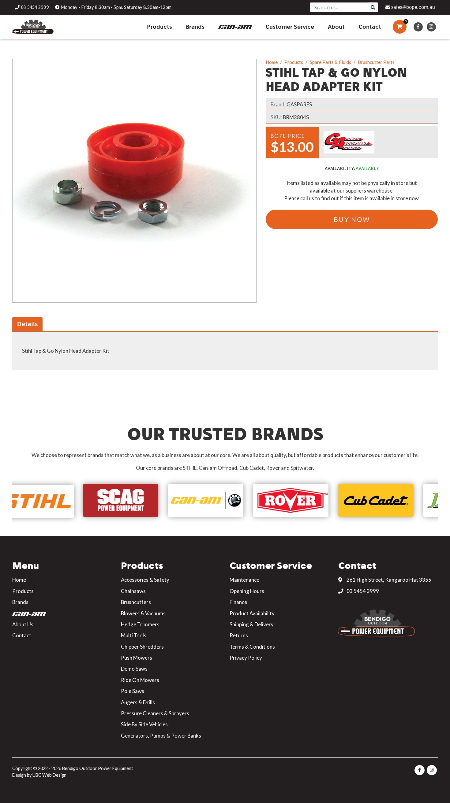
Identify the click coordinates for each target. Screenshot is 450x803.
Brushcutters (136, 602)
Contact (21, 635)
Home (272, 62)
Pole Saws (132, 691)
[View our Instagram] (431, 27)
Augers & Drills (138, 702)
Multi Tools (133, 635)
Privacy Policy (246, 657)
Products (293, 62)
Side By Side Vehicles (144, 724)
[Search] (373, 7)
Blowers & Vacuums (143, 613)
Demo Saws (134, 668)
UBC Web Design (49, 775)
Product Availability (252, 613)
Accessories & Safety (145, 579)
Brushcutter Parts (376, 62)
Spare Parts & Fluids (330, 62)
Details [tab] (27, 324)
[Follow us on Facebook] (418, 27)
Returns (239, 635)
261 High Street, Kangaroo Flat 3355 (388, 579)
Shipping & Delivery (252, 624)
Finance (238, 602)
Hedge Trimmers (140, 624)
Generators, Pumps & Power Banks (161, 735)
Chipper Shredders (142, 646)
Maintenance (244, 579)
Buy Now (352, 219)
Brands (20, 602)
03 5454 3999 (362, 591)
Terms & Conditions (252, 646)
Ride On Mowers (140, 680)
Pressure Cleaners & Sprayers (155, 713)
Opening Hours (247, 591)
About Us (22, 624)
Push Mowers (136, 657)
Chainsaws (133, 591)
